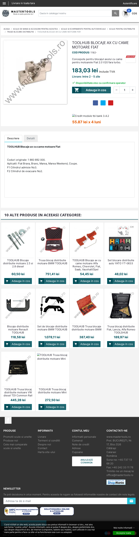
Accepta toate (123, 533)
